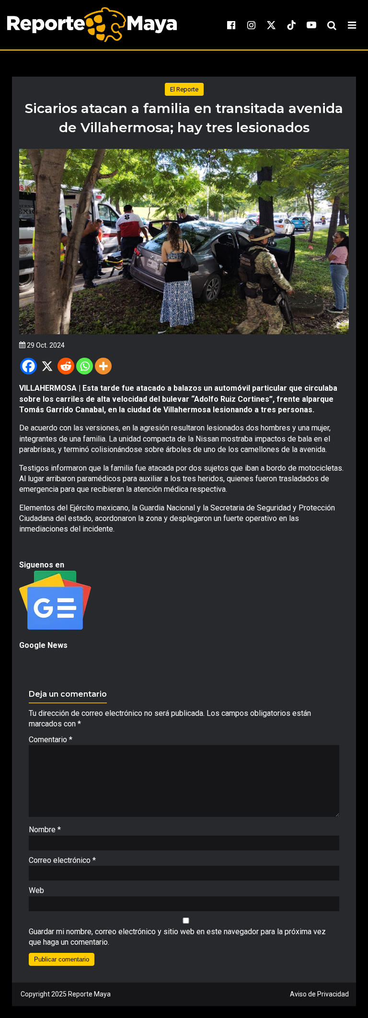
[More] (103, 366)
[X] (47, 366)
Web (36, 890)
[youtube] (311, 25)
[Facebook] (28, 366)
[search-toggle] (331, 25)
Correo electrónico (62, 860)
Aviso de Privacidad (319, 994)
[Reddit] (66, 366)
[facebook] (231, 25)
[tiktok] (291, 25)
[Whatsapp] (84, 366)
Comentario (50, 739)
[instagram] (251, 25)
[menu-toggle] (352, 25)
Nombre (45, 829)
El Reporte (184, 89)
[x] (271, 25)
